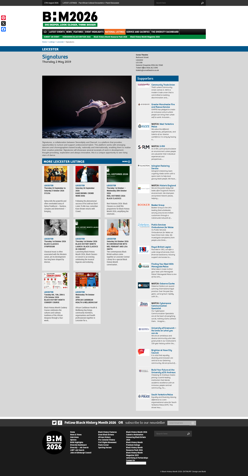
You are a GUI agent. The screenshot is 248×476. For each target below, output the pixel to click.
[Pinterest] (3, 18)
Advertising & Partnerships (137, 457)
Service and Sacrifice (138, 31)
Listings (52, 42)
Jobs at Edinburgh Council (80, 452)
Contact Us (130, 460)
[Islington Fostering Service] (144, 166)
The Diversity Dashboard (165, 31)
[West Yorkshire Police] (144, 126)
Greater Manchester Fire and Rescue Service (163, 105)
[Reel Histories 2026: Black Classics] (118, 174)
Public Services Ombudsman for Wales (162, 226)
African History (104, 437)
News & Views (76, 434)
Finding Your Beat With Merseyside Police (162, 265)
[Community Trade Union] (144, 86)
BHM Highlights (76, 442)
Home (44, 42)
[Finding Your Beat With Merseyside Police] (144, 266)
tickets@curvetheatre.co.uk (147, 70)
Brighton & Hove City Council (161, 351)
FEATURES (78, 31)
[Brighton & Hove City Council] (144, 352)
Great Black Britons (106, 434)
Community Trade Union (163, 84)
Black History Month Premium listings (134, 443)
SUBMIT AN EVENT (51, 36)
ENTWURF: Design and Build (194, 472)
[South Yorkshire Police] (144, 396)
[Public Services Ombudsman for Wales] (144, 225)
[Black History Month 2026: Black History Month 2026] (70, 19)
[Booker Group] (144, 205)
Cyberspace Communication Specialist (161, 306)
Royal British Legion (161, 246)
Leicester (60, 42)
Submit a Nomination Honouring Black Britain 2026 (136, 437)
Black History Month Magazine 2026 (145, 36)
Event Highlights (94, 31)
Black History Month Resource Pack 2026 (110, 36)
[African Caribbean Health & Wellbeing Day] (86, 281)
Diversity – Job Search (79, 447)
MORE (124, 161)
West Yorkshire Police (162, 125)
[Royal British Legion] (144, 250)
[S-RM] (144, 147)
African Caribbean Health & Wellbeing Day (86, 301)
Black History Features (107, 432)
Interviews (74, 437)
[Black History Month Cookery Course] (55, 281)
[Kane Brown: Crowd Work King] (86, 174)
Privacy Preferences (136, 463)
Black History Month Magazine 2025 (134, 454)
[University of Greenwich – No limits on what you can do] (144, 329)
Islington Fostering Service (160, 167)
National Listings (115, 31)
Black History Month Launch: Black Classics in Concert (86, 246)
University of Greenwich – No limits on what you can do (163, 330)
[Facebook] (3, 29)
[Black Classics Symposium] (55, 227)
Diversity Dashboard (78, 444)
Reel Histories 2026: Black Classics (116, 197)
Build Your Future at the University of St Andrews (163, 371)
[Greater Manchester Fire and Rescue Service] (144, 104)
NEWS (69, 31)
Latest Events (57, 31)
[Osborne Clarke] (144, 285)
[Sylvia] (55, 174)
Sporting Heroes (105, 447)
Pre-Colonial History (106, 439)
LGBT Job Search (77, 450)
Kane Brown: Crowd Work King (84, 194)
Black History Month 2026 (136, 432)
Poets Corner (103, 444)
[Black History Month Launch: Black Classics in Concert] (86, 227)
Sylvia (47, 193)
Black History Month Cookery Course (54, 301)
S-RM (162, 146)
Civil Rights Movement (107, 442)
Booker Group (158, 205)
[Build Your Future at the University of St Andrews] (144, 371)
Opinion (73, 439)
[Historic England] (144, 188)
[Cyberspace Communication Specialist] (144, 304)
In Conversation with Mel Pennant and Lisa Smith (117, 246)
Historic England (168, 185)
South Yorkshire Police (162, 394)
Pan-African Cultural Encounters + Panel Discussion (99, 2)
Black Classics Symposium (51, 245)
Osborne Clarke (167, 283)
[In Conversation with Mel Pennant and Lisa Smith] (118, 227)
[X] (3, 23)
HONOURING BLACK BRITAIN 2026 (77, 36)
